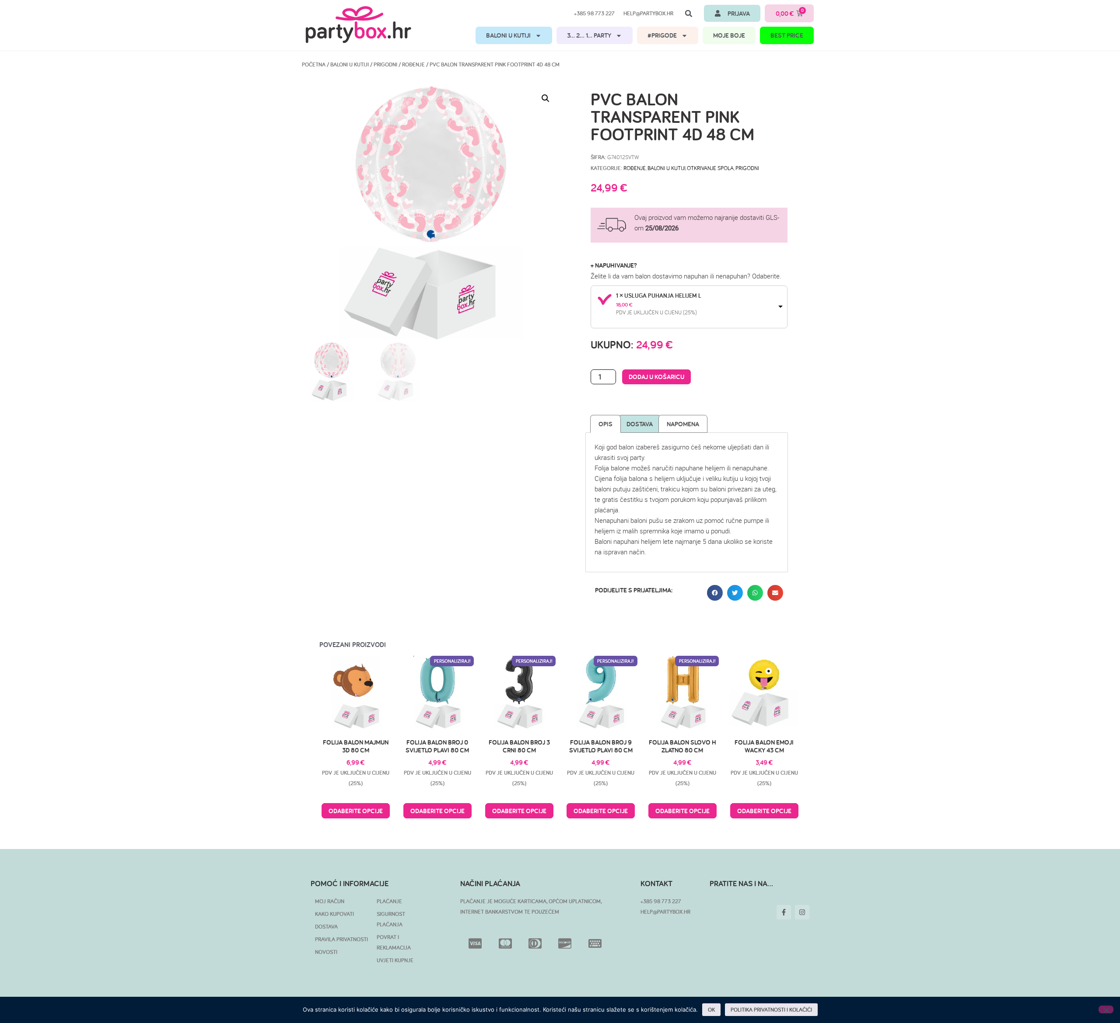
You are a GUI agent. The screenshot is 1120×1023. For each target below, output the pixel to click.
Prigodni (385, 64)
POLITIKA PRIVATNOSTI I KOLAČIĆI (771, 1009)
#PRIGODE (662, 35)
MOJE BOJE (729, 35)
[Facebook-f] (784, 912)
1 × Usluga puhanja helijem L (658, 295)
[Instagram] (802, 912)
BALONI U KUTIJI (508, 35)
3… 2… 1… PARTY (589, 35)
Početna (314, 64)
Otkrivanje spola (710, 167)
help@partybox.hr (648, 13)
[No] (1106, 1009)
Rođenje (413, 64)
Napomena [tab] (683, 424)
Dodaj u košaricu (656, 376)
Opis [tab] (605, 424)
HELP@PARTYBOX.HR (665, 911)
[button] (688, 13)
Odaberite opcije (356, 811)
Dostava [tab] (639, 424)
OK (711, 1009)
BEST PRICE (786, 35)
